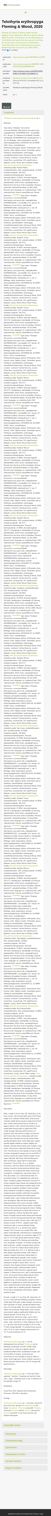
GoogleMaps (16, 195)
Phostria (22, 1408)
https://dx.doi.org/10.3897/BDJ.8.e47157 (29, 57)
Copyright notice (12, 1425)
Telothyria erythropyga (13, 1342)
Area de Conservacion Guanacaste (18, 165)
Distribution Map (13, 1441)
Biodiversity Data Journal (23, 78)
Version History (13, 1461)
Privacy (36, 1514)
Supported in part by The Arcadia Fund (20, 1514)
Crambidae (13, 1408)
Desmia (15, 1410)
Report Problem (13, 1468)
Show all (6, 107)
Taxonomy (10, 1434)
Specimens (11, 1447)
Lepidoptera (28, 1405)
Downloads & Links (15, 1454)
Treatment (9, 112)
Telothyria (28, 1344)
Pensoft (39, 78)
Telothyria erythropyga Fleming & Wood (20, 118)
